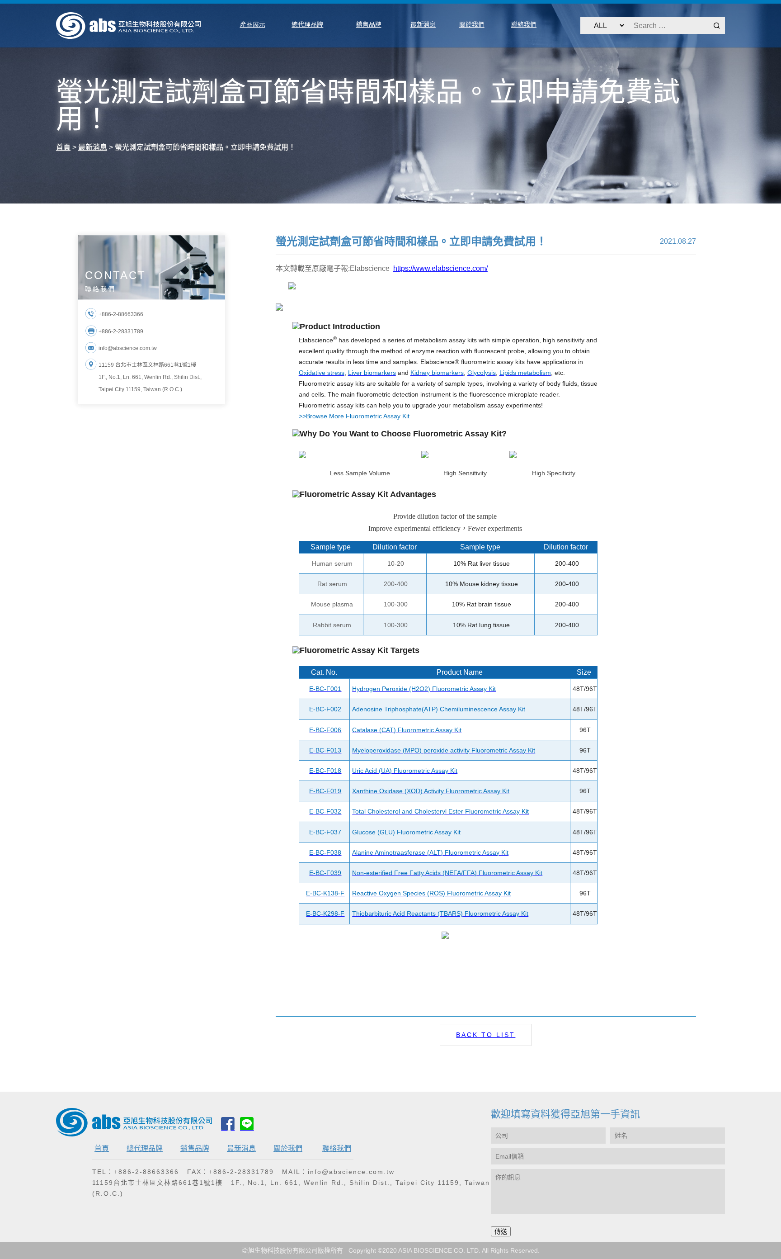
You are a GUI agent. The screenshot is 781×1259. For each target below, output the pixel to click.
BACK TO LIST (485, 1034)
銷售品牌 (194, 1148)
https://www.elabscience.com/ (440, 268)
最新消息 (241, 1148)
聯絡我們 (336, 1148)
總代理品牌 (145, 1148)
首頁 (101, 1148)
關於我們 (287, 1148)
